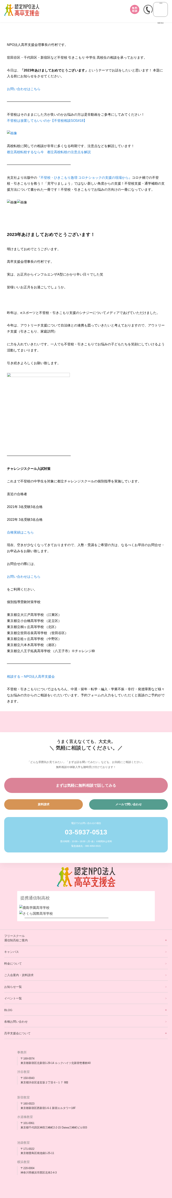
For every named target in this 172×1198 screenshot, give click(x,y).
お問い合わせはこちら (23, 89)
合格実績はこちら (20, 532)
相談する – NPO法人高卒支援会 (31, 676)
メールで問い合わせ (128, 804)
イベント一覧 (13, 998)
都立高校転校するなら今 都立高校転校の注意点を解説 (49, 152)
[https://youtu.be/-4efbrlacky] (12, 133)
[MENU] (160, 9)
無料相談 (134, 9)
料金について (13, 963)
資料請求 (44, 804)
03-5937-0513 (86, 832)
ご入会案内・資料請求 (19, 975)
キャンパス (11, 951)
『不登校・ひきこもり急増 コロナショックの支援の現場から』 (84, 177)
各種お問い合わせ (16, 1021)
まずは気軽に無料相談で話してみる (86, 785)
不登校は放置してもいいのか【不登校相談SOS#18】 (47, 120)
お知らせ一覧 (13, 986)
